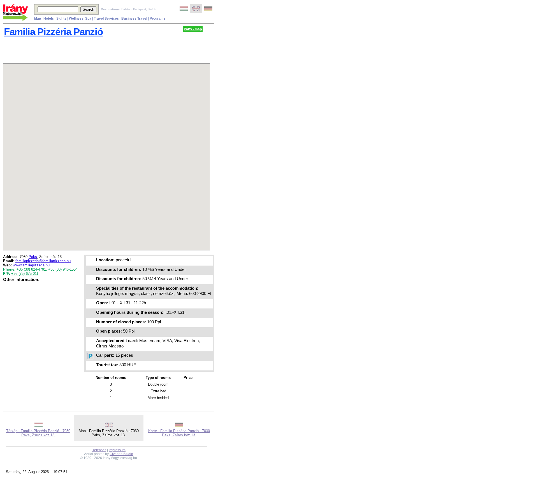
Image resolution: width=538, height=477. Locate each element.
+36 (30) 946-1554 (63, 269)
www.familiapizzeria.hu (31, 265)
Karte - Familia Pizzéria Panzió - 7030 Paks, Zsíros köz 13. (179, 433)
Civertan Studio (121, 454)
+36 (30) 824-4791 (31, 269)
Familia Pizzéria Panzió (53, 31)
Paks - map (193, 29)
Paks (33, 257)
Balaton (126, 9)
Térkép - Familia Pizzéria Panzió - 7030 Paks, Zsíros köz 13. (38, 433)
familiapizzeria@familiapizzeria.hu (43, 261)
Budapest (139, 9)
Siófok (152, 9)
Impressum (117, 450)
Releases (99, 450)
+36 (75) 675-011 (24, 273)
